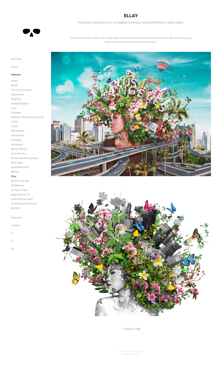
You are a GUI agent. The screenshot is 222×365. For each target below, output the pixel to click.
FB (12, 248)
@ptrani (136, 354)
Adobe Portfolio (136, 351)
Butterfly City (18, 153)
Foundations (17, 135)
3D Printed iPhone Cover (24, 203)
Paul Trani (16, 59)
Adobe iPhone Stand (22, 199)
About (14, 66)
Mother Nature (19, 149)
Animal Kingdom (20, 103)
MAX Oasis (17, 162)
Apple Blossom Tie (20, 194)
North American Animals (24, 158)
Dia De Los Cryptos (21, 89)
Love (13, 108)
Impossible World (20, 167)
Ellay (13, 176)
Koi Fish (15, 208)
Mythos (15, 171)
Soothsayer (17, 144)
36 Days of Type (19, 190)
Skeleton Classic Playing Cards (27, 117)
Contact (15, 225)
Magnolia (16, 99)
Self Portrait (17, 130)
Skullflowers (17, 185)
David (14, 121)
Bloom (14, 80)
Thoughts (16, 139)
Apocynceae (17, 94)
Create (14, 126)
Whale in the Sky (20, 180)
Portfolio (16, 74)
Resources (16, 217)
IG (12, 233)
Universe (15, 112)
